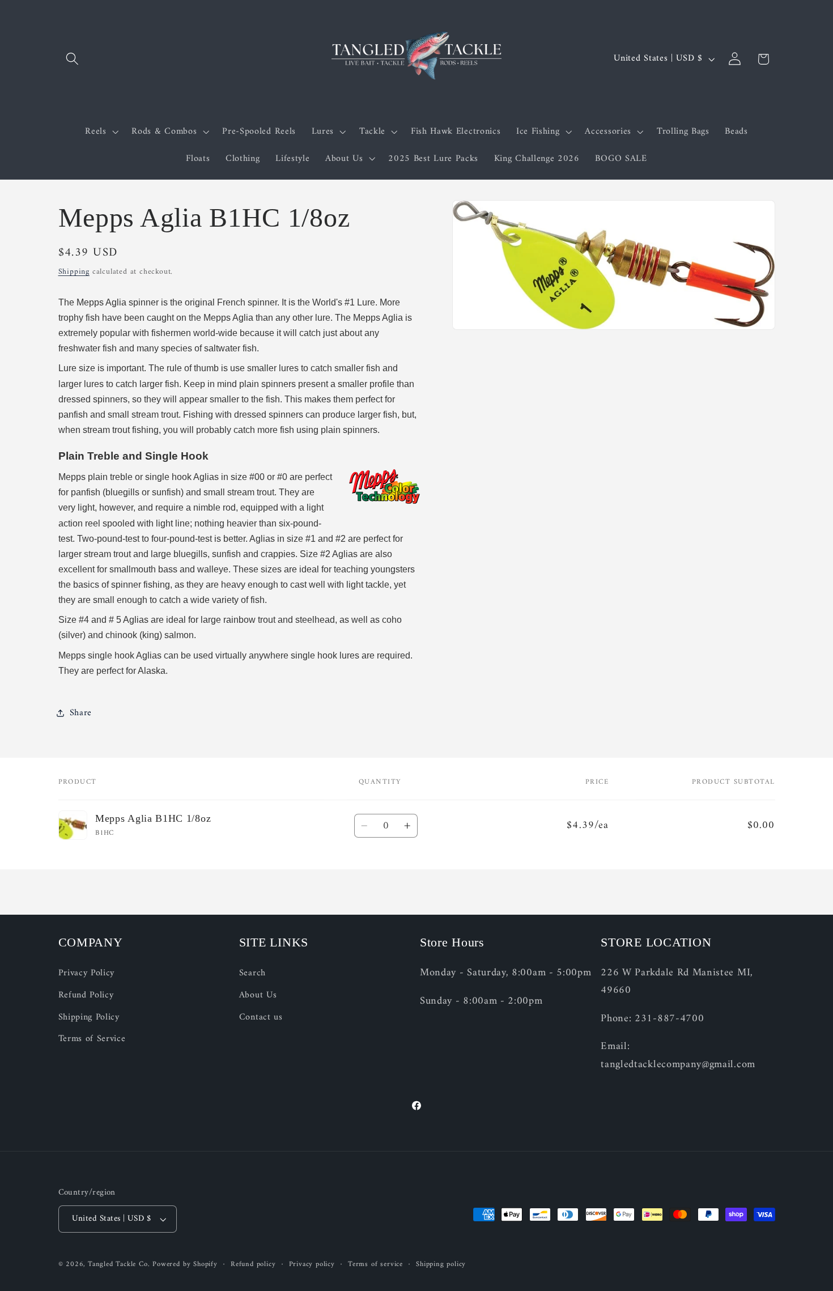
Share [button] (81, 713)
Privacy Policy (86, 973)
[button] (72, 59)
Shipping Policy (89, 1017)
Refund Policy (86, 995)
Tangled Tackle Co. (119, 1264)
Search (252, 973)
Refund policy (253, 1264)
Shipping (74, 271)
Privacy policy (312, 1264)
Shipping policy (441, 1264)
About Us (258, 995)
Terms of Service (92, 1039)
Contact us (261, 1017)
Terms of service (375, 1264)
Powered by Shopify (185, 1264)
